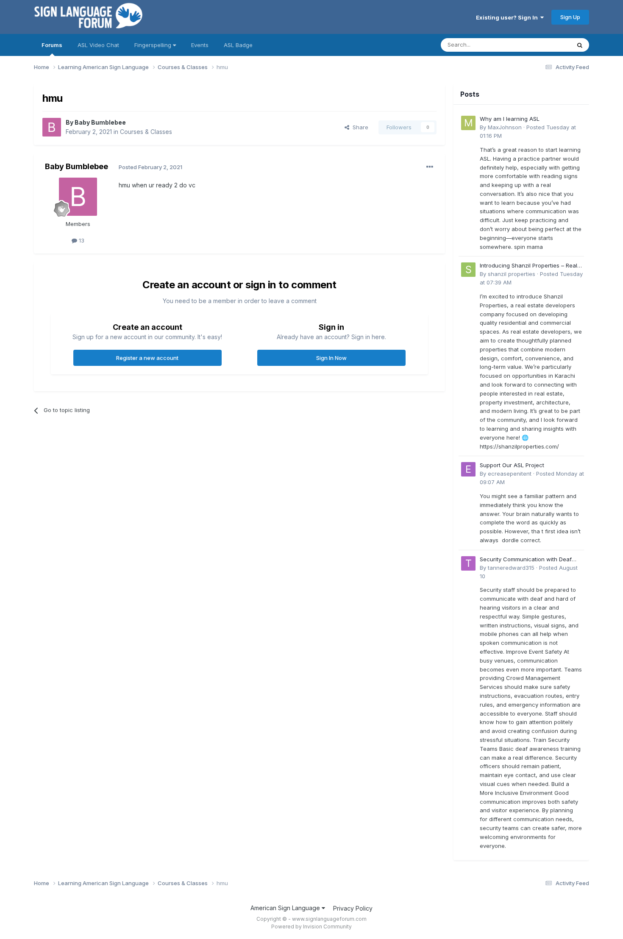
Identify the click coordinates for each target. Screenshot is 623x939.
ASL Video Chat (98, 45)
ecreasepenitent (509, 473)
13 (80, 240)
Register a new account (147, 357)
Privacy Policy (353, 908)
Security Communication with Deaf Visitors (526, 560)
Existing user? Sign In (508, 17)
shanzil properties (511, 273)
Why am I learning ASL (510, 118)
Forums (52, 45)
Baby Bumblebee (100, 122)
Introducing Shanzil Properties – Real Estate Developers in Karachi (528, 266)
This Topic (545, 45)
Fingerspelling (153, 45)
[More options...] (429, 167)
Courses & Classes (146, 131)
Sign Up (570, 17)
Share (358, 127)
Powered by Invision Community (311, 926)
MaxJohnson (505, 127)
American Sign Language (286, 907)
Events (200, 45)
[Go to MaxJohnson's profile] (468, 123)
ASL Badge (238, 45)
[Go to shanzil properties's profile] (468, 269)
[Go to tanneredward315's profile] (468, 563)
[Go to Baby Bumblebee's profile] (51, 127)
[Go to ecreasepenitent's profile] (468, 469)
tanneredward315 (511, 567)
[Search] (579, 45)
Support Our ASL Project (512, 465)
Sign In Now (331, 357)
